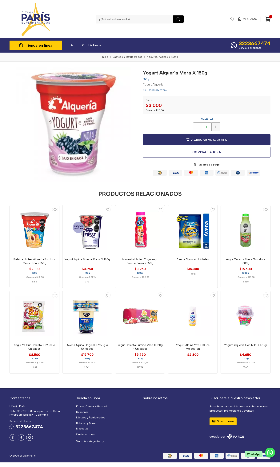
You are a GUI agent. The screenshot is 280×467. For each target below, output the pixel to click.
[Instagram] (29, 437)
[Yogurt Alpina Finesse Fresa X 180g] (87, 230)
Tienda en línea (39, 45)
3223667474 (254, 43)
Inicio (72, 45)
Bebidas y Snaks (86, 423)
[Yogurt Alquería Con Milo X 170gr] (245, 316)
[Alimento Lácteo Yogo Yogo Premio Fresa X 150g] (140, 230)
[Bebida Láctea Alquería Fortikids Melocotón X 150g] (34, 230)
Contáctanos (91, 45)
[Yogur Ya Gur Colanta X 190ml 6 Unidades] (34, 316)
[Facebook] (21, 437)
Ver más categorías (88, 441)
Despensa (82, 412)
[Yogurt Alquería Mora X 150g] (73, 124)
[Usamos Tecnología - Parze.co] (227, 436)
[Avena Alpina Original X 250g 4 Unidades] (87, 316)
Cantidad (207, 119)
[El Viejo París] (36, 19)
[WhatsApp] (13, 437)
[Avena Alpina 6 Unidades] (193, 230)
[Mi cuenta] (55, 209)
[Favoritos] (232, 19)
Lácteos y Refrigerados (90, 417)
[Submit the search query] (178, 19)
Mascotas (82, 428)
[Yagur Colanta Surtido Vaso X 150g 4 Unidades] (140, 316)
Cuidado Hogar (85, 434)
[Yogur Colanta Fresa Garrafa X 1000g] (245, 230)
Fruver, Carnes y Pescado (92, 406)
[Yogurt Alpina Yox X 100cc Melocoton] (193, 316)
